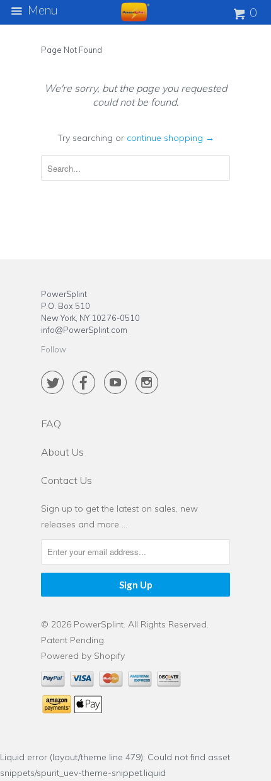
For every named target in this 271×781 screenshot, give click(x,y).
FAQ (51, 423)
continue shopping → (170, 137)
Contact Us (66, 480)
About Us (62, 452)
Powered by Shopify (83, 655)
